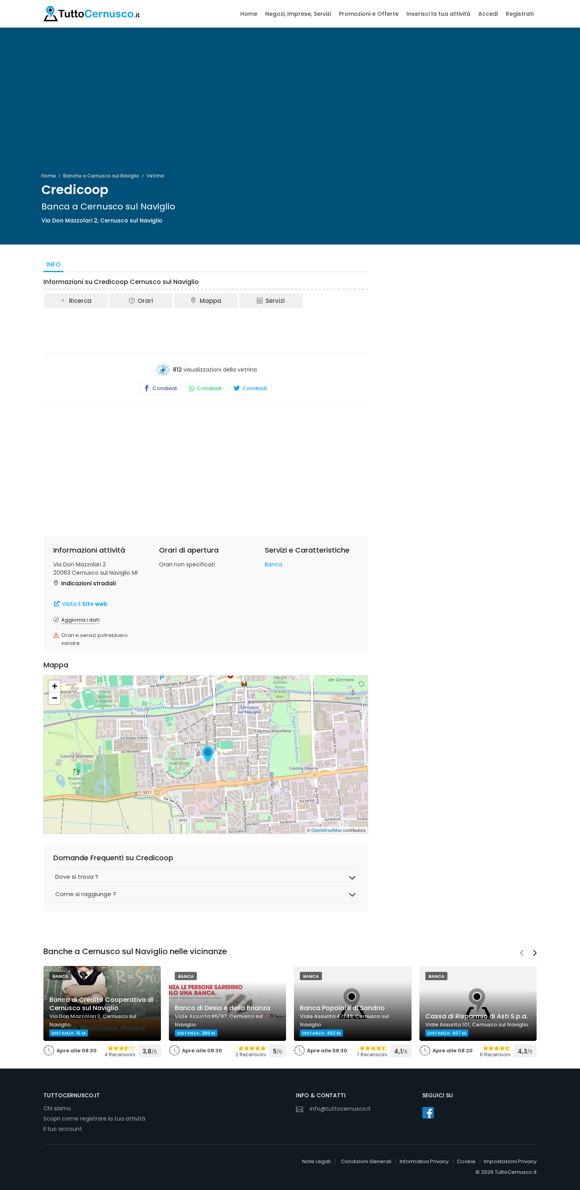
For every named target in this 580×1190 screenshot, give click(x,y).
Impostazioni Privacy (510, 1161)
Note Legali (316, 1161)
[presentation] (521, 953)
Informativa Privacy (424, 1161)
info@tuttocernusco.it (340, 1109)
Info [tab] (53, 264)
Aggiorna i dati (80, 620)
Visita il (83, 604)
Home (248, 14)
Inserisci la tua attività (438, 14)
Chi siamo (57, 1108)
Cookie (466, 1161)
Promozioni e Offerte (369, 14)
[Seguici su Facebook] (428, 1113)
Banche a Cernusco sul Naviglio (101, 175)
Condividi (164, 388)
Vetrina (155, 175)
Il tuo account (62, 1128)
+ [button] (54, 686)
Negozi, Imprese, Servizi (298, 14)
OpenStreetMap (326, 830)
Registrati (519, 14)
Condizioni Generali (366, 1161)
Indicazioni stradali (88, 583)
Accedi (488, 14)
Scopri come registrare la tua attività (94, 1118)
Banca (273, 564)
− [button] (54, 698)
